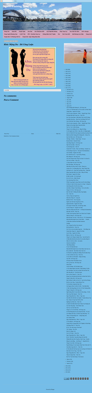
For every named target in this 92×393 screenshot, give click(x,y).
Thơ (59, 34)
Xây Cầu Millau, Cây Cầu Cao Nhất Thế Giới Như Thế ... (78, 270)
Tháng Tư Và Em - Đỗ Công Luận (73, 190)
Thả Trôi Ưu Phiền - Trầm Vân (72, 160)
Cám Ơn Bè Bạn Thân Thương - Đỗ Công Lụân (76, 121)
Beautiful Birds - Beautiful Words (73, 140)
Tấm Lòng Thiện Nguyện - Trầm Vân (74, 294)
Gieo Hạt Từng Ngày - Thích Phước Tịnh (75, 305)
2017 (67, 87)
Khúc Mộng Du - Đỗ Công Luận (73, 156)
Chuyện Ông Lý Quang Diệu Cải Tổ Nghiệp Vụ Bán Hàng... (78, 323)
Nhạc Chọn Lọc (63, 31)
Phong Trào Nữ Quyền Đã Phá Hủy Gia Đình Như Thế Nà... (78, 276)
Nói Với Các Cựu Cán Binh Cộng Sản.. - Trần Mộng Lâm (78, 229)
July (68, 99)
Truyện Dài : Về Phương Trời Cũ (12, 36)
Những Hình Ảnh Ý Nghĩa (49, 34)
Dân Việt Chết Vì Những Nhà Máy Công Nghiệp (76, 191)
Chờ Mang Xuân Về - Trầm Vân (73, 325)
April (68, 105)
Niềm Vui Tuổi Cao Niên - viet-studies (74, 241)
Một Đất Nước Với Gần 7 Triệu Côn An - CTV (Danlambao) (78, 217)
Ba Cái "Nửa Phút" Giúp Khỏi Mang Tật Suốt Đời (76, 337)
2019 (67, 83)
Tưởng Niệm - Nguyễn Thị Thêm (73, 111)
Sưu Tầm (30, 31)
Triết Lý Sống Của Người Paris (72, 195)
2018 (67, 85)
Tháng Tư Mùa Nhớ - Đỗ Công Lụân (74, 278)
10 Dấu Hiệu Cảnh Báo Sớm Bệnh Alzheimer (75, 221)
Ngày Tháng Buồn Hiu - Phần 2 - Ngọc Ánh (75, 335)
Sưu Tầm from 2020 (39, 31)
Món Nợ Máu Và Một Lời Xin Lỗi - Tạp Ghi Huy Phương (78, 280)
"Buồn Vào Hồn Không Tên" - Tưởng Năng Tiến (76, 315)
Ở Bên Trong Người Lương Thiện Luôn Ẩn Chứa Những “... (78, 182)
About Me (14, 31)
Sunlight (68, 223)
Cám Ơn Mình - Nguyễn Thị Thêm (73, 152)
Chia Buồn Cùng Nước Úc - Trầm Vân (74, 347)
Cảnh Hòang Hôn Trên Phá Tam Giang (74, 186)
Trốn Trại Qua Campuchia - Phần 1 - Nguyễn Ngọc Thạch (78, 123)
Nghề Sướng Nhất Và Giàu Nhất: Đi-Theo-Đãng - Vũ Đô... (78, 292)
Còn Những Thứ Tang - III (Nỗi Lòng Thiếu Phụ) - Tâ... (78, 313)
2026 (67, 69)
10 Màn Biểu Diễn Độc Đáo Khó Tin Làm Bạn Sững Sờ (77, 239)
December (69, 89)
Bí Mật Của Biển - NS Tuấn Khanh (73, 176)
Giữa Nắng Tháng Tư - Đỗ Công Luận (74, 142)
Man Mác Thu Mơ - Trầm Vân (72, 211)
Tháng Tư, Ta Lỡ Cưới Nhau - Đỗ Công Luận (75, 309)
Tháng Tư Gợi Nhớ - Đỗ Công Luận (73, 343)
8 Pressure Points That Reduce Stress (74, 260)
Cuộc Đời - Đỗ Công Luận (71, 258)
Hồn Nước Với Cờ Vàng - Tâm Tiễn (73, 350)
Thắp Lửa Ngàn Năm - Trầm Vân (73, 354)
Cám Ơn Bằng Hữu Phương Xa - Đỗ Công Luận (76, 107)
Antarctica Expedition (70, 243)
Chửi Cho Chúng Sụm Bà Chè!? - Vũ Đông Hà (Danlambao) (78, 209)
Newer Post (6, 133)
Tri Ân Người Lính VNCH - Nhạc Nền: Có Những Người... (78, 131)
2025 (67, 71)
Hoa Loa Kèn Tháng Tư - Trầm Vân (73, 274)
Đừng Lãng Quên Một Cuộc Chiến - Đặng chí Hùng (77, 172)
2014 (67, 370)
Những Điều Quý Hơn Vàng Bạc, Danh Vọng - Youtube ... (78, 339)
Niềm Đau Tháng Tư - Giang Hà (73, 197)
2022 (67, 77)
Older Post (58, 133)
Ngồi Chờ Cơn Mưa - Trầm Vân (73, 144)
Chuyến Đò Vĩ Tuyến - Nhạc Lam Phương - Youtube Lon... (78, 148)
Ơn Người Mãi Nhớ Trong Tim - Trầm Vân (75, 115)
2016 (67, 365)
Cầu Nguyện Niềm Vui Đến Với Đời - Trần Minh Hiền (77, 286)
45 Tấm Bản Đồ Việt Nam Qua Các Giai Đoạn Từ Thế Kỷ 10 (79, 349)
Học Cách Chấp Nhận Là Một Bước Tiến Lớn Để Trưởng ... (78, 117)
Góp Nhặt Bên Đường (52, 31)
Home (32, 133)
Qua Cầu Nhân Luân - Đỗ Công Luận (74, 137)
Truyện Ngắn (22, 31)
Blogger (52, 389)
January (68, 363)
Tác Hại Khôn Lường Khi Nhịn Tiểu (74, 284)
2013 (67, 372)
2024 (67, 73)
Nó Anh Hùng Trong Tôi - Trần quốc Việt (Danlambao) (77, 150)
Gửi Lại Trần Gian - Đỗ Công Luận (73, 262)
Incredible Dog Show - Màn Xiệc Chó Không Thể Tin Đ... (78, 119)
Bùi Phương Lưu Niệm (77, 34)
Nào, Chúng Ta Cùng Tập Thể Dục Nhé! (74, 299)
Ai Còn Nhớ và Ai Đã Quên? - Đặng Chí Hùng (76, 256)
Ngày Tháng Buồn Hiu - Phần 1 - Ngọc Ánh (75, 352)
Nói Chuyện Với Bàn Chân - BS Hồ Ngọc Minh (76, 205)
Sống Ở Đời (68, 264)
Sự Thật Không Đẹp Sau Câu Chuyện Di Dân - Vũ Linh (77, 311)
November (69, 91)
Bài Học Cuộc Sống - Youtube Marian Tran (75, 282)
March (68, 359)
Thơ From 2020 (66, 34)
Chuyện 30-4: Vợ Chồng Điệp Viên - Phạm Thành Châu (77, 168)
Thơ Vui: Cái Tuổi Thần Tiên (72, 307)
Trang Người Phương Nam (10, 34)
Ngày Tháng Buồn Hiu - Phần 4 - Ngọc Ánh (75, 296)
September (69, 95)
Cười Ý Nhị (22, 34)
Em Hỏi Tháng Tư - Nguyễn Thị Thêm (74, 207)
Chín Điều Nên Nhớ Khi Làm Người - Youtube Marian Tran (78, 297)
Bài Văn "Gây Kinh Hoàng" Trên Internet (75, 356)
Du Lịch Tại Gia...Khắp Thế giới (73, 178)
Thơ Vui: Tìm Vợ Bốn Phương (72, 127)
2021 (67, 79)
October (68, 93)
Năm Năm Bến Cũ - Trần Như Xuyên (74, 272)
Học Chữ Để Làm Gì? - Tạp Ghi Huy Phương (75, 154)
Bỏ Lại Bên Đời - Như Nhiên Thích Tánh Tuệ (75, 250)
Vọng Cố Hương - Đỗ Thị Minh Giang (74, 266)
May (68, 103)
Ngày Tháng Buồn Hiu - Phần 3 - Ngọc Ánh (75, 319)
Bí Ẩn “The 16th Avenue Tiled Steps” (74, 327)
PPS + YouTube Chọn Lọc (34, 34)
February (69, 361)
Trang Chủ (6, 31)
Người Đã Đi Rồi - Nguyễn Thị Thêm (74, 203)
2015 (67, 367)
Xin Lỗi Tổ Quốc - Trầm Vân (72, 333)
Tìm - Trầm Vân (69, 193)
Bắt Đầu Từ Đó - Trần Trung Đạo (73, 199)
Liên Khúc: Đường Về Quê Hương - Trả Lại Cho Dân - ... (78, 188)
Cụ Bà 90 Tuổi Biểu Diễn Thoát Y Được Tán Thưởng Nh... (78, 303)
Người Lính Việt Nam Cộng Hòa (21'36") (75, 201)
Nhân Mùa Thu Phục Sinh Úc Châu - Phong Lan (76, 166)
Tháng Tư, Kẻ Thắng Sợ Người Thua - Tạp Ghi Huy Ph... (78, 237)
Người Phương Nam (16, 6)
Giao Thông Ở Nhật (70, 317)
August (68, 97)
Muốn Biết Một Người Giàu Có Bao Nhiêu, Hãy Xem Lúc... (78, 248)
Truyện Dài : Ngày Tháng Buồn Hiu (31, 36)
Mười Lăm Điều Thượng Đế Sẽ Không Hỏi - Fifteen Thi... (78, 135)
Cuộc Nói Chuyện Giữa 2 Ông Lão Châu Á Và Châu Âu (77, 158)
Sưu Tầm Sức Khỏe (74, 31)
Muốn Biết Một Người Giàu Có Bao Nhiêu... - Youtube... (78, 219)
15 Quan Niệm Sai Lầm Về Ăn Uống (74, 162)
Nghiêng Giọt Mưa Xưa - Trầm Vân (73, 301)
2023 (67, 75)
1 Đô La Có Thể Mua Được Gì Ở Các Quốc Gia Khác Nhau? (78, 109)
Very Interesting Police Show (72, 180)
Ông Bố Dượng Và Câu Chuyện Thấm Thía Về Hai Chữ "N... (79, 345)
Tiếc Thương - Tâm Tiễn (71, 329)
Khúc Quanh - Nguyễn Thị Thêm (73, 174)
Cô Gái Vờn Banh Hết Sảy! (72, 246)
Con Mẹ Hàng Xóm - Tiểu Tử (72, 146)
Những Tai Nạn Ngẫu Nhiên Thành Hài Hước (75, 125)
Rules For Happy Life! (71, 331)
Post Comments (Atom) (14, 136)
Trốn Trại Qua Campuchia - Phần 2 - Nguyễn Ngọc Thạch (78, 113)
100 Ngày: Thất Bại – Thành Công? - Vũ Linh (75, 138)
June (68, 101)
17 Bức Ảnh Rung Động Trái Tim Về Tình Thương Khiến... (78, 288)
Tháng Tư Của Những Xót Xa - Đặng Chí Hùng (76, 129)
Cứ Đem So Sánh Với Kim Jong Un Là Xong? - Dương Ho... (79, 184)
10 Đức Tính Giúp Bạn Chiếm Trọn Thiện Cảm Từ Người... (78, 213)
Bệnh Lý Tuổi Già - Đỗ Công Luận (73, 235)
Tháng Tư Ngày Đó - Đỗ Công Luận (74, 290)
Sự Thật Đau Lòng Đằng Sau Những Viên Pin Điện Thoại (78, 252)
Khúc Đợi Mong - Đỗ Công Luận (73, 164)
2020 (67, 81)
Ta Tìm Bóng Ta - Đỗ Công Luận (73, 321)
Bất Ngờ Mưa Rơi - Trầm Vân (72, 227)
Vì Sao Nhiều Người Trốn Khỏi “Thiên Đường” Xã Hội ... (78, 268)
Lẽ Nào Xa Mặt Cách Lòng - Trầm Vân (74, 254)
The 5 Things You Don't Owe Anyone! (74, 225)
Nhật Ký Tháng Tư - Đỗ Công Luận (73, 215)
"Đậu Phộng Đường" (70, 244)
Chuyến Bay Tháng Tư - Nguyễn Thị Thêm (75, 231)
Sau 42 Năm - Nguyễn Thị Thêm (73, 233)
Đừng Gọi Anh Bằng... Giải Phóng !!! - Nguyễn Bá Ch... (78, 341)
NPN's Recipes (85, 31)
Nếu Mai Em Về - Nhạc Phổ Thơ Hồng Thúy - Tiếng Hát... (78, 170)
